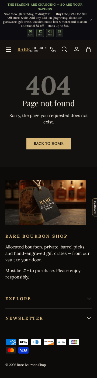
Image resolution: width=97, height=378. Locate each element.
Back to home (49, 143)
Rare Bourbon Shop (31, 365)
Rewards (95, 207)
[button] (88, 50)
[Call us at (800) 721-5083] (53, 50)
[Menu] (9, 50)
